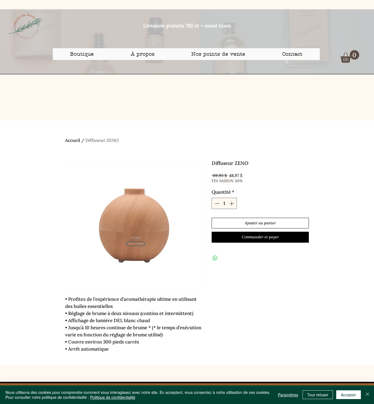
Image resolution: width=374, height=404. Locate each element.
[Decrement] (216, 203)
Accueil (72, 140)
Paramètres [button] (288, 394)
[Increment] (232, 203)
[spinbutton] (224, 203)
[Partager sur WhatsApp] (215, 258)
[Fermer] (367, 395)
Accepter (348, 394)
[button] (349, 56)
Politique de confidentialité (112, 397)
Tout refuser (317, 394)
